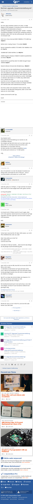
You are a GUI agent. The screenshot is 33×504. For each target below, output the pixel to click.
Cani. (5, 328)
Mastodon (26, 484)
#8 (31, 301)
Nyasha (6, 358)
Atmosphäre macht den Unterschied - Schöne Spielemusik (14, 197)
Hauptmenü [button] (3, 2)
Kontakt (9, 497)
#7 (31, 262)
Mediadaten (14, 497)
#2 (31, 135)
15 (4, 399)
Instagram (16, 484)
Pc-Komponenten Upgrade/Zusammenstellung (13, 349)
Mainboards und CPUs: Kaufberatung (15, 328)
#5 (31, 209)
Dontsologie (7, 352)
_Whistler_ (4, 10)
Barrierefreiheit (13, 499)
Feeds (4, 481)
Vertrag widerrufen (22, 497)
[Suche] (31, 1)
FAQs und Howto (16, 155)
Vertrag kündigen (5, 499)
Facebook (28, 481)
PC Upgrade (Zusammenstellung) (14, 357)
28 (4, 426)
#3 (31, 168)
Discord (12, 481)
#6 (31, 230)
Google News (6, 484)
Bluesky (19, 481)
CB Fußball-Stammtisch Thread (8, 290)
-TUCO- (5, 343)
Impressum (3, 497)
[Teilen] (29, 20)
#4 (31, 184)
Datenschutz (21, 499)
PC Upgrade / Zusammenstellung (14, 327)
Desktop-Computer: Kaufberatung (15, 335)
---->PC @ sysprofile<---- (16, 308)
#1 (31, 19)
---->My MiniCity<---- (16, 310)
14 (4, 454)
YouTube (9, 487)
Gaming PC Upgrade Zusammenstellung (17, 333)
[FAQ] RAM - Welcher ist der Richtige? (16, 157)
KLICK (25, 148)
